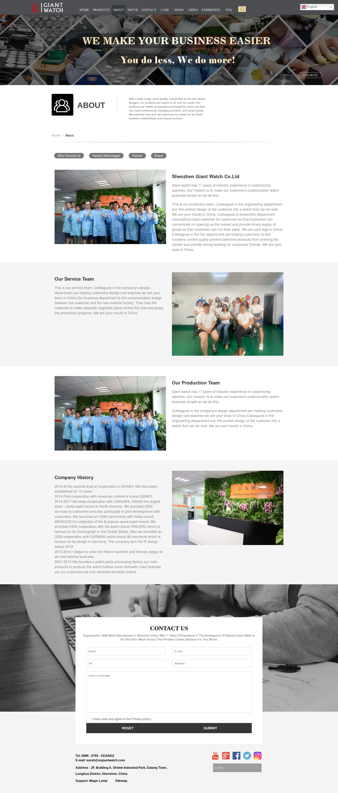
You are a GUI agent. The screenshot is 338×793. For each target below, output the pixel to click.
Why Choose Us (69, 155)
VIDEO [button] (193, 10)
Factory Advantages (106, 155)
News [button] (178, 10)
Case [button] (165, 10)
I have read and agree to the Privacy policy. (122, 719)
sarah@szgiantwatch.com (105, 760)
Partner (137, 155)
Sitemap (121, 780)
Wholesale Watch (225, 763)
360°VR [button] (133, 10)
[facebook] (236, 756)
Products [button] (101, 10)
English (311, 6)
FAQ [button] (229, 10)
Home (56, 135)
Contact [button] (148, 10)
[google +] (226, 756)
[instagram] (258, 756)
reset (128, 728)
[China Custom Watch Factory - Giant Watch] (47, 7)
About (69, 135)
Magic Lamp (98, 780)
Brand (159, 155)
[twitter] (247, 756)
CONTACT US (169, 628)
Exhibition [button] (211, 10)
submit (210, 728)
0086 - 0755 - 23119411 (98, 755)
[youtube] (215, 756)
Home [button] (84, 10)
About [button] (118, 10)
